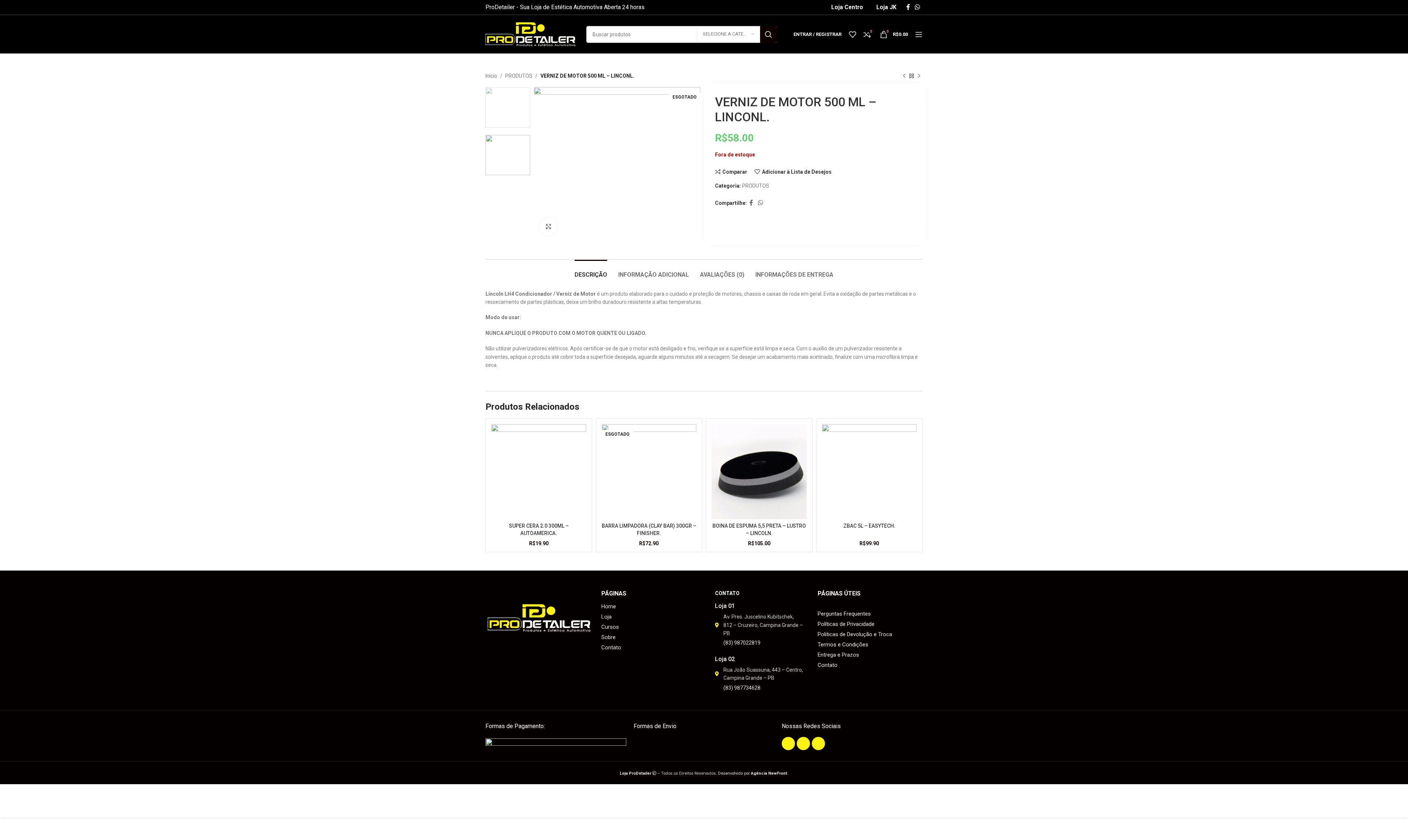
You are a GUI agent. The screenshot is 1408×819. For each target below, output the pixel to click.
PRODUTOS (518, 76)
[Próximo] (919, 76)
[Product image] (538, 471)
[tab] (591, 271)
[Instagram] (803, 743)
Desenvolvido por (752, 773)
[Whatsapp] (818, 743)
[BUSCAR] (768, 34)
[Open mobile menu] (919, 34)
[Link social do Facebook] (908, 7)
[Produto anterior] (904, 76)
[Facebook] (788, 743)
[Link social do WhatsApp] (918, 7)
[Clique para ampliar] (548, 226)
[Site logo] (530, 34)
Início (491, 76)
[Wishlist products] (852, 34)
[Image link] (555, 743)
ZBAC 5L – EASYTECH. (869, 526)
